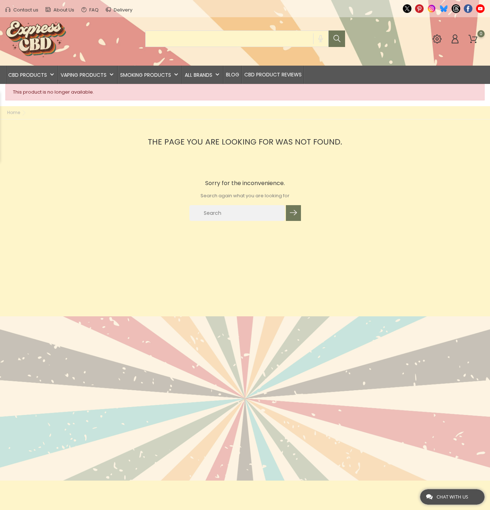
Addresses (303, 387)
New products (147, 354)
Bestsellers (143, 365)
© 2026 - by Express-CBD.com (40, 489)
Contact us (25, 9)
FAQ (93, 9)
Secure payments (231, 406)
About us (221, 365)
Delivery (122, 9)
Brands (137, 376)
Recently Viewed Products (163, 387)
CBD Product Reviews (273, 74)
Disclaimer (222, 395)
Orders (299, 365)
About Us (63, 9)
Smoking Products (150, 75)
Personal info (308, 354)
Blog (232, 74)
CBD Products (32, 75)
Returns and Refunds (237, 417)
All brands (203, 75)
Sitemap (219, 439)
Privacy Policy (228, 428)
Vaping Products (88, 75)
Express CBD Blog (231, 462)
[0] (472, 39)
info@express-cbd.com (47, 386)
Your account (313, 339)
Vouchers (302, 399)
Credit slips (305, 376)
